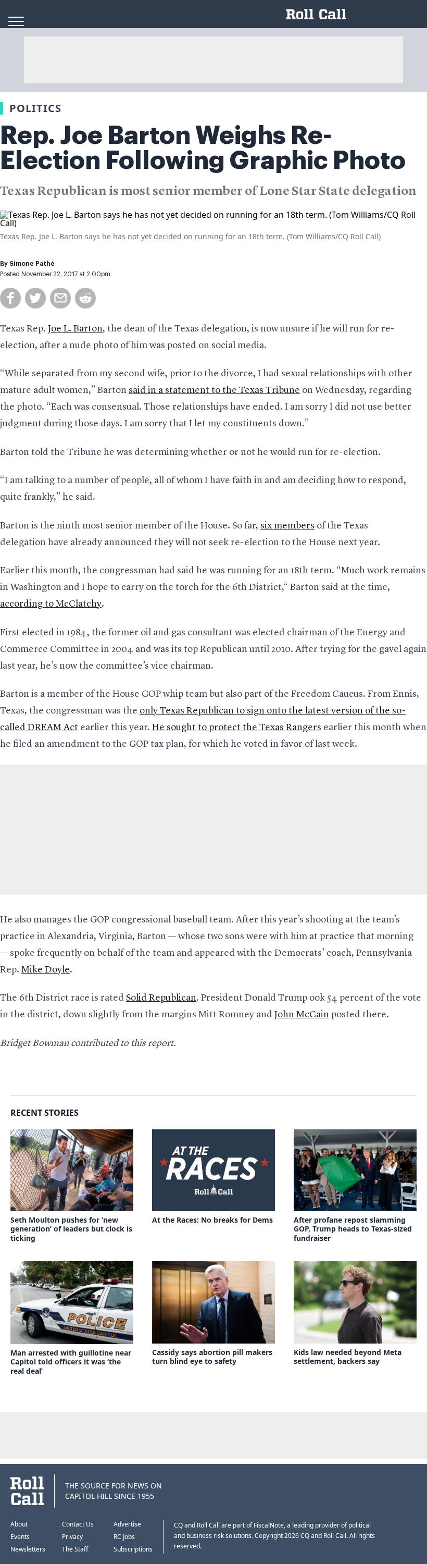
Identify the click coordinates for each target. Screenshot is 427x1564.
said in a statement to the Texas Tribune (214, 390)
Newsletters (27, 1549)
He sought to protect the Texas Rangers (236, 727)
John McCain (301, 1014)
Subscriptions (133, 1549)
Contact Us (78, 1524)
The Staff (75, 1549)
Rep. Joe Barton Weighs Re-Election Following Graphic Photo (203, 148)
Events (20, 1536)
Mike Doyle (45, 970)
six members (287, 526)
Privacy (72, 1536)
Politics (35, 108)
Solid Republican (161, 998)
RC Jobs (124, 1536)
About (19, 1524)
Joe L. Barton (75, 329)
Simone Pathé (32, 264)
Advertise (127, 1524)
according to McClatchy (51, 604)
